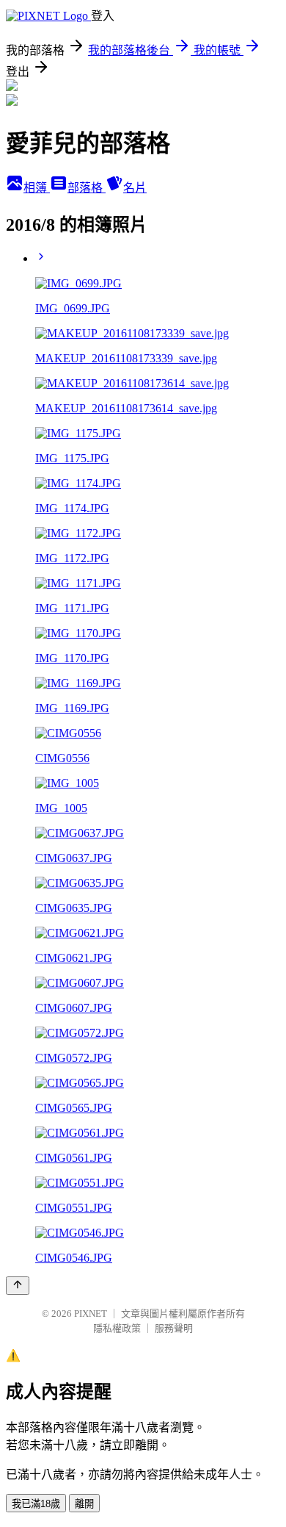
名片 (135, 188)
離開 (84, 1503)
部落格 (86, 188)
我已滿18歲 (36, 1503)
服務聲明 (174, 1328)
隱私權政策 (117, 1328)
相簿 (36, 188)
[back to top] (17, 1285)
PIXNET (90, 1313)
